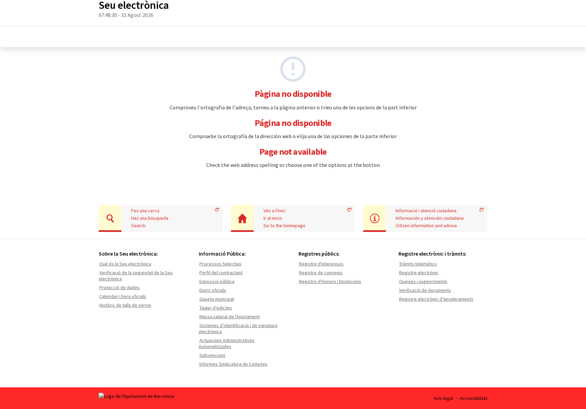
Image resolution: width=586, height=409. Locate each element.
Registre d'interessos (321, 264)
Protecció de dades (119, 287)
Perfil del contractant (220, 273)
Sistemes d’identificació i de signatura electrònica (238, 328)
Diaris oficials (212, 290)
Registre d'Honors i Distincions (330, 281)
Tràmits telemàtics (418, 264)
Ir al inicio (272, 218)
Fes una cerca (145, 211)
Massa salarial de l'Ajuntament (229, 317)
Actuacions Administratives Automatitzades (227, 343)
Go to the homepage (284, 225)
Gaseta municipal (216, 299)
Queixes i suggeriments (423, 281)
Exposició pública (216, 281)
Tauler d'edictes (215, 308)
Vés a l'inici (274, 211)
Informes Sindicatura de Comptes (233, 364)
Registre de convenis (321, 273)
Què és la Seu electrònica (125, 264)
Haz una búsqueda (149, 218)
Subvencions (212, 355)
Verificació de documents (425, 290)
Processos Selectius (220, 264)
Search (138, 225)
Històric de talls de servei (125, 305)
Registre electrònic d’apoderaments (436, 299)
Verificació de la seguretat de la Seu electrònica (136, 276)
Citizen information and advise (426, 225)
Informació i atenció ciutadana (426, 211)
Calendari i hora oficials (122, 296)
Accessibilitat (473, 398)
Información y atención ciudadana (430, 218)
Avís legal (443, 398)
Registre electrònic (418, 273)
